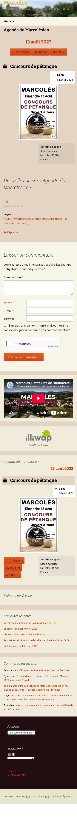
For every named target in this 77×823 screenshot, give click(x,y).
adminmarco (11, 685)
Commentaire (14, 277)
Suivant (56, 52)
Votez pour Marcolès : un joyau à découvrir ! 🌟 (30, 623)
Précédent (22, 52)
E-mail (9, 311)
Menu (7, 21)
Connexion (9, 796)
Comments (40, 796)
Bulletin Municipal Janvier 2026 (20, 628)
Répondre (13, 232)
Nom (8, 303)
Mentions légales (17, 775)
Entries (23, 796)
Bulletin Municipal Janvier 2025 (20, 646)
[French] (13, 754)
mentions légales (60, 796)
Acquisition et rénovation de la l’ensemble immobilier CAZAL (37, 640)
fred (6, 201)
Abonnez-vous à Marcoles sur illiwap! (24, 634)
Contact (11, 771)
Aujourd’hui (41, 52)
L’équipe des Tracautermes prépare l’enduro (44, 670)
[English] (9, 754)
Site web (9, 318)
